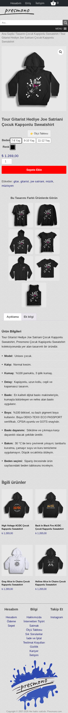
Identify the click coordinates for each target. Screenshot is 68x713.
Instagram (57, 617)
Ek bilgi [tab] (29, 316)
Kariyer (34, 651)
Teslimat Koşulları (34, 642)
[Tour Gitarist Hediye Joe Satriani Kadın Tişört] (47, 241)
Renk (6, 146)
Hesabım (15, 3)
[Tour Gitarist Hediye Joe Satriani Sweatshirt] (47, 215)
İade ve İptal (34, 638)
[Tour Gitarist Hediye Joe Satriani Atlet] (34, 295)
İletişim (40, 3)
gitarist (24, 181)
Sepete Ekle (34, 169)
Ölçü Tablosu (34, 629)
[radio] (15, 140)
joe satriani (37, 181)
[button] (58, 28)
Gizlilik (34, 646)
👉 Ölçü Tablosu (39, 133)
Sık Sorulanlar (34, 634)
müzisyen (8, 185)
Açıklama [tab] (13, 316)
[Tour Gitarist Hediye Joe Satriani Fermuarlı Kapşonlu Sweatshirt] (20, 268)
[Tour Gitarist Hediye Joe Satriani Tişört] (20, 215)
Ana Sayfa (8, 33)
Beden (6, 140)
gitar (16, 181)
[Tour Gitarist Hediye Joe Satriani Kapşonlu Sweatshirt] (20, 241)
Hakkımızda (34, 617)
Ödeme (11, 621)
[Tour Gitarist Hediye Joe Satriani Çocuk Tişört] (47, 268)
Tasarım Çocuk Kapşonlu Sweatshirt (37, 33)
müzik (49, 181)
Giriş (28, 3)
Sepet (11, 625)
